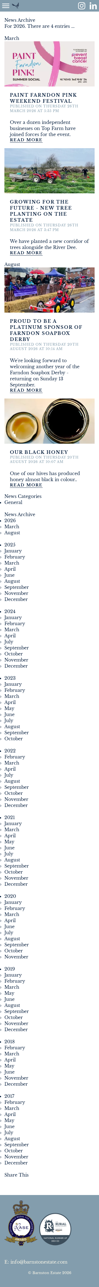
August (12, 532)
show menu (6, 6)
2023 (10, 678)
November (16, 593)
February (14, 557)
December (16, 599)
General (13, 502)
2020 (10, 896)
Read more (26, 139)
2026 (10, 520)
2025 (9, 545)
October (13, 654)
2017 (9, 1096)
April (10, 569)
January (13, 551)
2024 (9, 611)
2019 (9, 969)
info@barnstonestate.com (38, 1262)
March (11, 526)
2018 (9, 1041)
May (9, 708)
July (8, 641)
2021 (9, 817)
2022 (10, 751)
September (16, 587)
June (9, 575)
